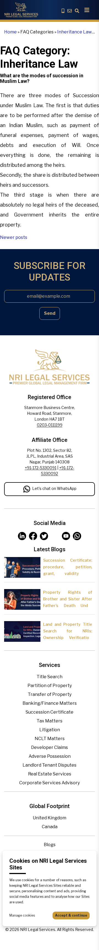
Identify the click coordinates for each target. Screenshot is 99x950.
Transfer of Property (50, 694)
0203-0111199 (49, 425)
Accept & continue (71, 915)
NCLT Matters (50, 738)
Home (10, 32)
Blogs (50, 844)
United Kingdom (49, 817)
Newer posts (13, 237)
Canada (49, 826)
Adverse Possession (50, 756)
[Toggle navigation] (87, 9)
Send (49, 313)
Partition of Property (50, 685)
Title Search (49, 676)
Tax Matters (49, 721)
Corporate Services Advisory (49, 782)
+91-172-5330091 (40, 467)
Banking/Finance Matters (50, 703)
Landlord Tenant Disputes (49, 765)
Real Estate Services (49, 774)
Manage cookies (22, 915)
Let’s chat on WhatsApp (54, 488)
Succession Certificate (49, 712)
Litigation (49, 729)
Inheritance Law (74, 32)
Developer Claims (49, 747)
